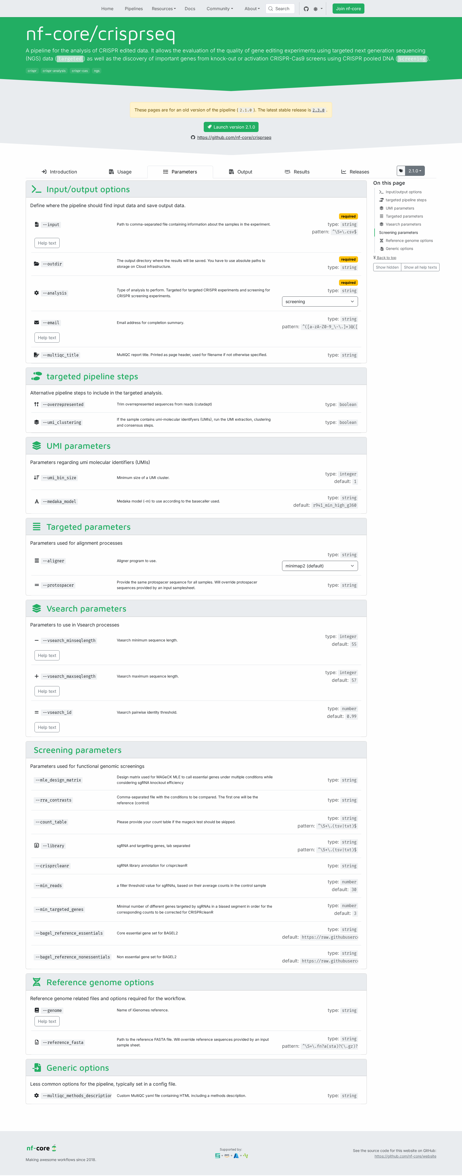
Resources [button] (162, 8)
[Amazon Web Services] (226, 1155)
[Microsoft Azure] (236, 1155)
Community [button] (218, 8)
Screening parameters (76, 750)
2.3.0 (319, 110)
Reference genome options (99, 982)
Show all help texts (420, 267)
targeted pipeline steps (91, 376)
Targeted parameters (87, 526)
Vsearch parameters (85, 608)
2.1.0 (413, 170)
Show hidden (387, 267)
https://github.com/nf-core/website (405, 1156)
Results (301, 172)
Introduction (63, 172)
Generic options (76, 1067)
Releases (358, 172)
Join (348, 8)
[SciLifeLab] (245, 1155)
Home (107, 8)
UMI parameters (77, 445)
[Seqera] (217, 1155)
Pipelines (134, 8)
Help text (47, 243)
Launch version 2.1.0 (234, 127)
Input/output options (87, 189)
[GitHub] (306, 8)
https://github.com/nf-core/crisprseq (234, 137)
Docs (190, 8)
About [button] (251, 8)
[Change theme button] (318, 8)
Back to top (386, 258)
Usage (124, 172)
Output (244, 172)
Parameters (183, 172)
